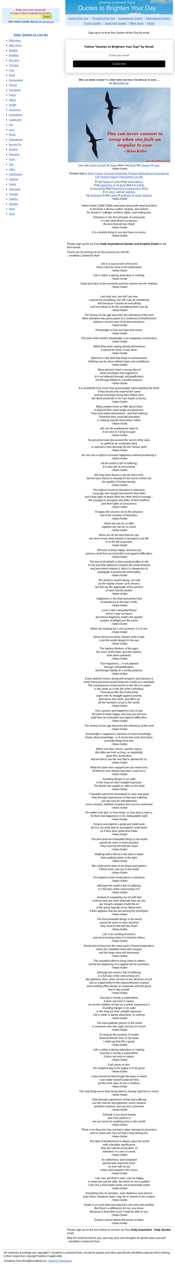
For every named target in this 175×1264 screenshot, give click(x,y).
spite (117, 181)
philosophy (134, 188)
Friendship (15, 90)
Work (12, 213)
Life (97, 176)
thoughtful (99, 188)
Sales (12, 169)
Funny (12, 94)
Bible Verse (137, 23)
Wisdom (13, 203)
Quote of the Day (78, 18)
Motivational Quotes (158, 18)
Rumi (12, 159)
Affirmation (15, 40)
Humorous (15, 109)
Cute (11, 70)
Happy (12, 99)
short (112, 192)
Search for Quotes (115, 23)
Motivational (146, 173)
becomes (118, 188)
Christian (14, 65)
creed (113, 195)
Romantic (14, 154)
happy (106, 181)
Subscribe (119, 63)
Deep (12, 75)
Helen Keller (121, 83)
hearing (146, 195)
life (36, 21)
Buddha (13, 50)
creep (113, 165)
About (150, 23)
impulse (146, 165)
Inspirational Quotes (130, 18)
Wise (12, 208)
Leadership (15, 119)
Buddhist (14, 55)
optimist (130, 192)
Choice (99, 173)
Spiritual (13, 179)
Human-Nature (109, 176)
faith (141, 185)
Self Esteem (16, 174)
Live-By (138, 176)
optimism (125, 195)
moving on (47, 21)
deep (123, 185)
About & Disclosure (60, 1260)
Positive (133, 173)
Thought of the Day (103, 18)
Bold (91, 173)
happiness (106, 185)
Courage (109, 173)
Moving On (15, 144)
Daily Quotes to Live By (31, 35)
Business (14, 60)
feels (133, 165)
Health (12, 104)
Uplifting (13, 199)
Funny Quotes (92, 23)
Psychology (126, 176)
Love (11, 129)
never (92, 165)
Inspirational (161, 173)
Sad (11, 164)
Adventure (121, 173)
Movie (12, 134)
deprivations (135, 181)
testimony (96, 195)
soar (156, 165)
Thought (13, 194)
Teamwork (15, 189)
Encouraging (16, 80)
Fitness (13, 85)
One (80, 165)
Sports (12, 184)
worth (138, 195)
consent (101, 165)
